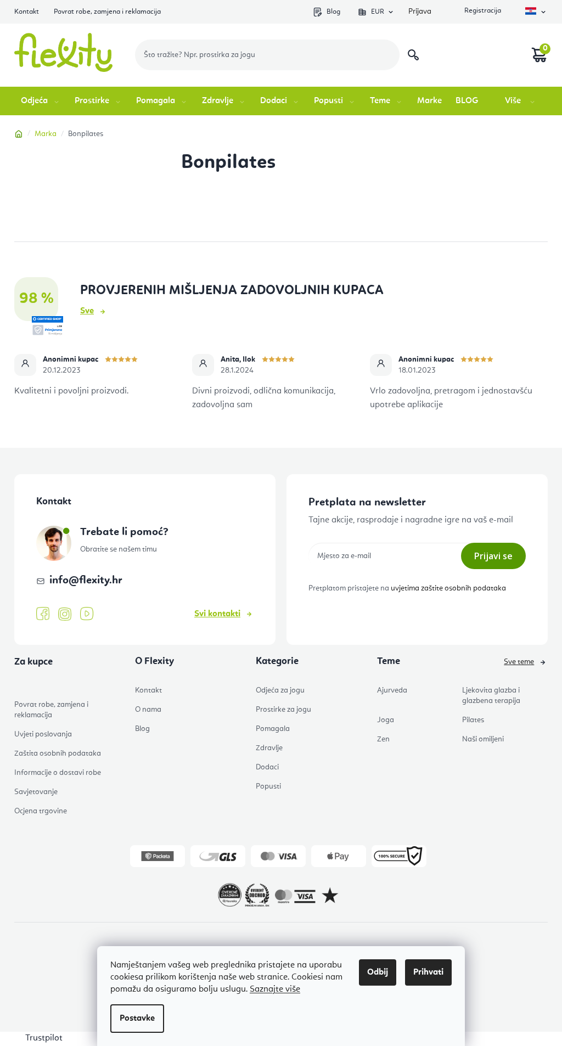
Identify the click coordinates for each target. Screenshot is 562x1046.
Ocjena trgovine (40, 811)
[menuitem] (41, 101)
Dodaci (267, 767)
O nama (148, 709)
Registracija (481, 12)
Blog (333, 11)
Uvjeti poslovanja (43, 734)
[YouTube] (86, 614)
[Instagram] (64, 614)
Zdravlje (269, 748)
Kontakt (26, 11)
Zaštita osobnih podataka (57, 753)
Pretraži (413, 55)
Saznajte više (275, 989)
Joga (385, 720)
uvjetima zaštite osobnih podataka (448, 588)
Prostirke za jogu (283, 709)
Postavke (137, 1018)
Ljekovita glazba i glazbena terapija (491, 696)
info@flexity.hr (85, 580)
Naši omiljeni (483, 739)
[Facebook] (42, 614)
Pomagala (273, 729)
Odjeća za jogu (280, 690)
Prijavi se (493, 556)
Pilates (473, 720)
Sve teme (519, 662)
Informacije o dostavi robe (57, 773)
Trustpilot (44, 1038)
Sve (87, 311)
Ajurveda (392, 690)
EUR (377, 11)
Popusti (268, 786)
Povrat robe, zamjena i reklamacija (107, 11)
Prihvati (428, 972)
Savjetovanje (36, 792)
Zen (383, 739)
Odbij (377, 972)
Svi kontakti (217, 614)
